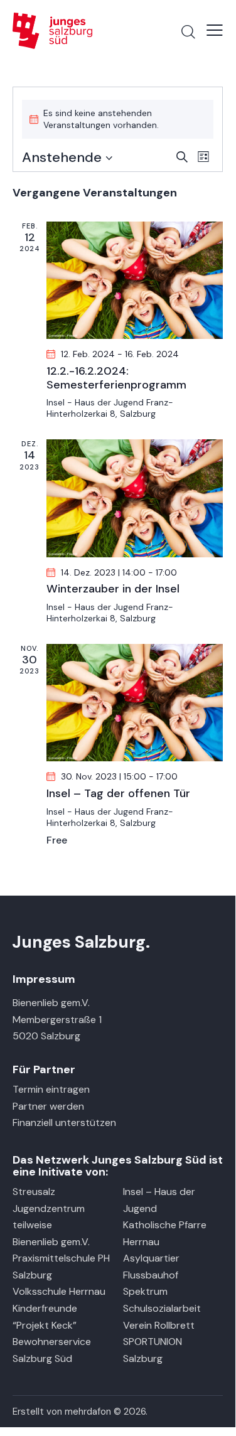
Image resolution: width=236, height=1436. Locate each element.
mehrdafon (88, 1411)
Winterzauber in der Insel (113, 589)
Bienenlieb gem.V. (51, 1241)
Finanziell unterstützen (64, 1122)
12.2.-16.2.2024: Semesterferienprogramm (116, 378)
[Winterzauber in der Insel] (134, 498)
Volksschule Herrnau (59, 1291)
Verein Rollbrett (159, 1325)
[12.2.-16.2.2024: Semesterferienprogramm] (134, 280)
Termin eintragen (51, 1089)
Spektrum (145, 1291)
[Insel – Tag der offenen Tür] (134, 702)
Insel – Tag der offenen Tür (118, 794)
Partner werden (48, 1106)
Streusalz (34, 1191)
